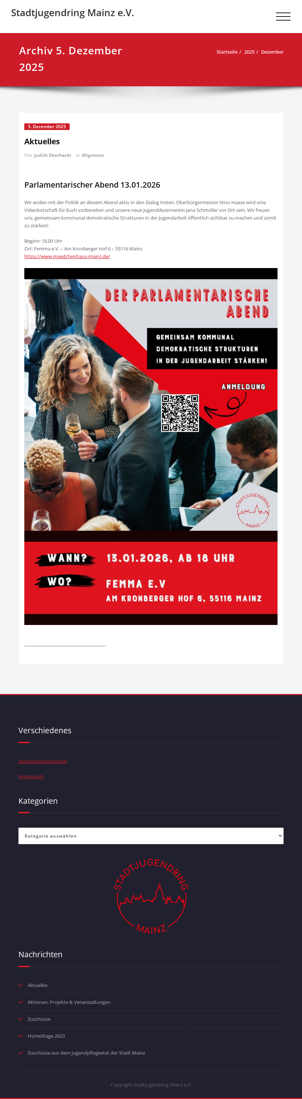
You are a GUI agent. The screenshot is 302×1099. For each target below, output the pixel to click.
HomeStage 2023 (46, 1036)
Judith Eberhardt (52, 155)
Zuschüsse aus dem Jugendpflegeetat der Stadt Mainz (86, 1052)
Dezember (272, 51)
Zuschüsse (39, 1019)
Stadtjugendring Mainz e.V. (72, 12)
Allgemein (93, 155)
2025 (249, 51)
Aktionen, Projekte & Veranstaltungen (69, 1002)
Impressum (30, 776)
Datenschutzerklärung (42, 761)
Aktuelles (42, 141)
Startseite (227, 51)
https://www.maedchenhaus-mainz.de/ (67, 256)
